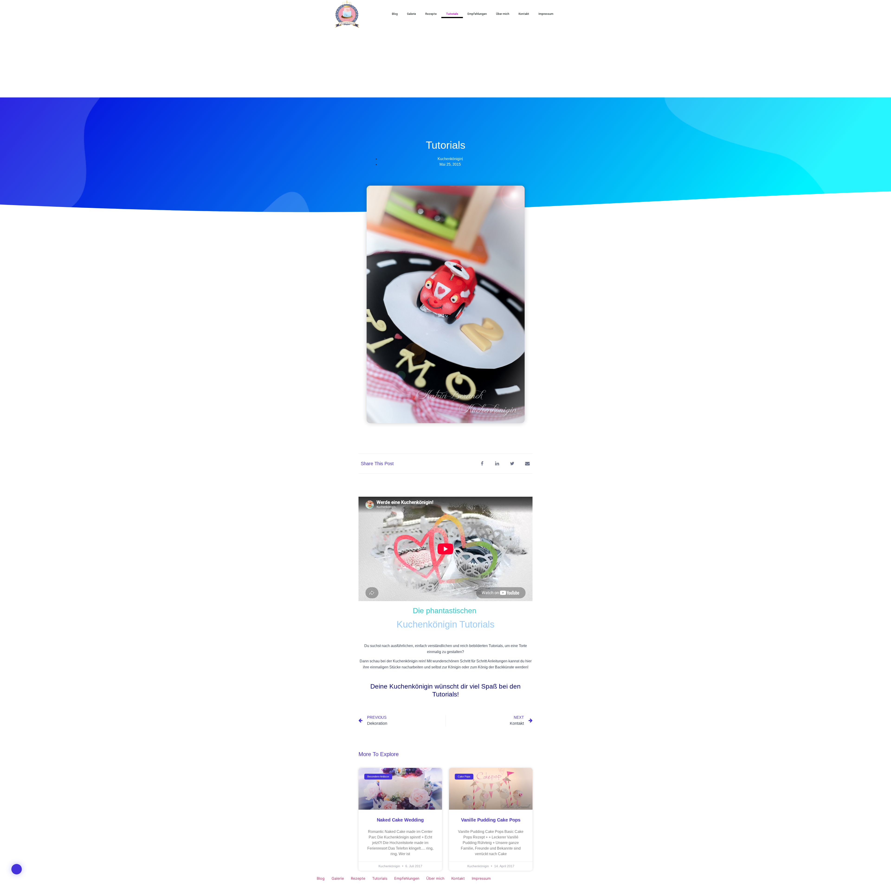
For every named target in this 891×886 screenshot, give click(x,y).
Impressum (546, 14)
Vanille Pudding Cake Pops (490, 819)
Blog (395, 14)
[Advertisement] (445, 62)
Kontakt (524, 14)
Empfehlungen (477, 14)
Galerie (411, 14)
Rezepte (431, 14)
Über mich (502, 14)
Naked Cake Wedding (400, 819)
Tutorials (452, 14)
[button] (573, 14)
